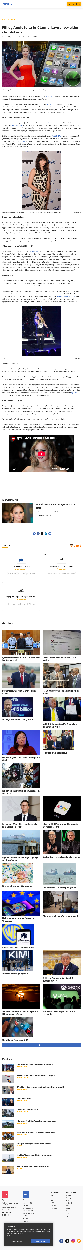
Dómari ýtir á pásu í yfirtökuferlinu (18, 948)
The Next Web (34, 251)
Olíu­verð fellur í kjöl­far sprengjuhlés (59, 888)
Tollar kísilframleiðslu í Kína (56, 753)
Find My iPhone (57, 136)
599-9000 (8, 1215)
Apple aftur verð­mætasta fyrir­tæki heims (61, 857)
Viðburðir (69, 1203)
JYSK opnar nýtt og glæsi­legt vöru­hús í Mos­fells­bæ (34, 1144)
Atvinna (68, 1200)
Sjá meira (41, 1045)
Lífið (52, 1203)
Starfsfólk (26, 1216)
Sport (53, 1200)
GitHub (22, 141)
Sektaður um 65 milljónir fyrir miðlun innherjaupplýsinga (36, 1121)
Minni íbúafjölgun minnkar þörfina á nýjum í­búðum (34, 1155)
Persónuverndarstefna (9, 1207)
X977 (68, 1213)
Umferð (25, 1218)
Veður (68, 1206)
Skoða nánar (10, 1236)
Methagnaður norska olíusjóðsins (17, 720)
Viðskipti (54, 1198)
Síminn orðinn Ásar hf (24, 1098)
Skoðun (53, 1206)
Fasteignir (69, 1198)
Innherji (68, 1195)
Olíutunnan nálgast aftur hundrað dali (60, 916)
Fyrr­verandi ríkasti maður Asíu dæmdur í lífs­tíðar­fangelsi (36, 1132)
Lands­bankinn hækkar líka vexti (27, 1110)
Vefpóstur (26, 1221)
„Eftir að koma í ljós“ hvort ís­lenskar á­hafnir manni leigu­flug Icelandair (40, 1087)
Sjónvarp (54, 1208)
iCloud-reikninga (16, 125)
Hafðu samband (28, 1208)
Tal (67, 1216)
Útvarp (53, 1211)
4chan (49, 104)
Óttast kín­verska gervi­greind (15, 974)
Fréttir (53, 1195)
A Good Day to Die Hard (66, 296)
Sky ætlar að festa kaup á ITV (15, 1040)
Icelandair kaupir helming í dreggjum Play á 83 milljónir (36, 1076)
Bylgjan (68, 1208)
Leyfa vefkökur (40, 1241)
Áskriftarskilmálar (28, 1213)
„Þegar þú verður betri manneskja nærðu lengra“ (33, 1166)
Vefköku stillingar (16, 1241)
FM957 (68, 1211)
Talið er (49, 123)
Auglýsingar (26, 1205)
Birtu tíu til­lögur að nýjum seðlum (17, 886)
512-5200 (29, 1203)
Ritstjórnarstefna (28, 1211)
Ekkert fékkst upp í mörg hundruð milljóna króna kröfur (36, 1064)
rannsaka (49, 96)
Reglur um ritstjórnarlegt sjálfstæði (10, 1204)
